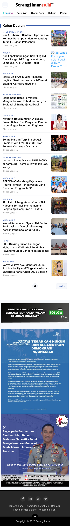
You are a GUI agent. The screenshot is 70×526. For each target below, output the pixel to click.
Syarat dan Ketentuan (37, 505)
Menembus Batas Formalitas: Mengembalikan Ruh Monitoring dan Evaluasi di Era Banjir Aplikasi (25, 101)
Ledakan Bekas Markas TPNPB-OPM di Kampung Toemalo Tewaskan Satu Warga (25, 164)
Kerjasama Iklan (47, 509)
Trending (8, 13)
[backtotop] (35, 517)
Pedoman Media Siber (24, 509)
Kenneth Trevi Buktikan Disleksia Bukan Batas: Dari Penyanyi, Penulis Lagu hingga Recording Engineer (25, 122)
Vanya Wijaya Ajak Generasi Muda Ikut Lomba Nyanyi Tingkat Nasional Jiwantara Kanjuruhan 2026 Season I (25, 268)
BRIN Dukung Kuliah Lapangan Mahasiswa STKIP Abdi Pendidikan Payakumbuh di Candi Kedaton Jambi (26, 247)
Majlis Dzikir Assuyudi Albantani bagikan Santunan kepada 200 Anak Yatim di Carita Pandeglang (25, 80)
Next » (62, 286)
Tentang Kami (16, 505)
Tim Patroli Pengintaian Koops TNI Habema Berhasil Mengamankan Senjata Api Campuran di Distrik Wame (24, 206)
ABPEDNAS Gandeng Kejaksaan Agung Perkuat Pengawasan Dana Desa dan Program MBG (24, 185)
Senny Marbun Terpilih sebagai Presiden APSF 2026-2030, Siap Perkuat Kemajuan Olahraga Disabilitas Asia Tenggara (22, 143)
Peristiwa (22, 13)
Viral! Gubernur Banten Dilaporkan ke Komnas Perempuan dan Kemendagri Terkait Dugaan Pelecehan (26, 38)
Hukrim (52, 13)
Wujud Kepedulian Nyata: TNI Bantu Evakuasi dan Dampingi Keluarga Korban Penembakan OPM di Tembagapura (25, 227)
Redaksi (55, 505)
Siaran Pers (37, 13)
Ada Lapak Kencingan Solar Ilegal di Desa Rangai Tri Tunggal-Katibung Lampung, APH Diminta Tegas (25, 59)
